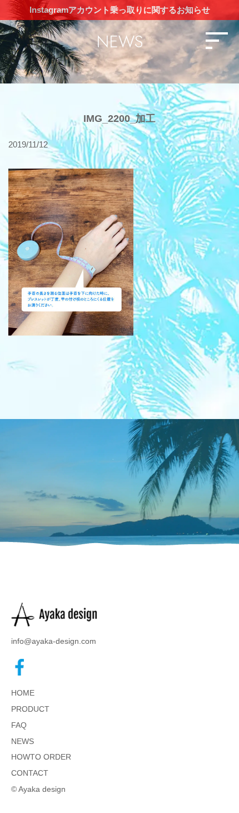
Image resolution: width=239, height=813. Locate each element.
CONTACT (29, 772)
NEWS (22, 741)
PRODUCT (30, 708)
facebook (19, 667)
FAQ (19, 725)
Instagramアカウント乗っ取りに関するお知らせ (119, 9)
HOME (22, 692)
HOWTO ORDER (41, 756)
